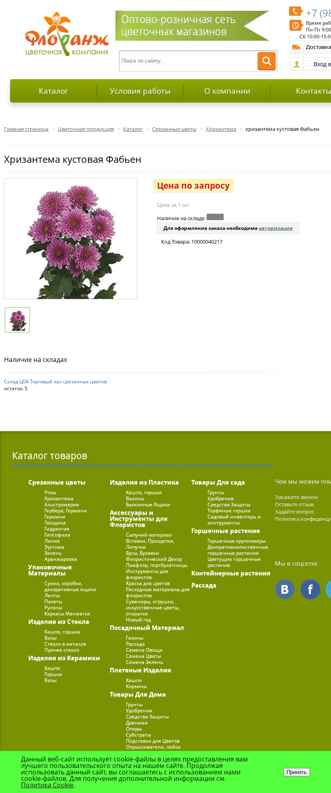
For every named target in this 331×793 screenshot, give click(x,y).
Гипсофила (57, 535)
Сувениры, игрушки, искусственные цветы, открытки (153, 607)
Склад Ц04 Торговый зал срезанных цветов (55, 381)
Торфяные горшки (229, 510)
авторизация (276, 228)
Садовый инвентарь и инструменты (234, 519)
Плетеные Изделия (140, 670)
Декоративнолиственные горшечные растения (237, 550)
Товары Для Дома (138, 694)
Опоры (134, 729)
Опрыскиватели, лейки (153, 747)
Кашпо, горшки (62, 632)
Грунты (134, 704)
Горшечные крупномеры (236, 541)
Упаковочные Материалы (50, 570)
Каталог (53, 91)
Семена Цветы (143, 656)
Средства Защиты (147, 716)
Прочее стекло (61, 650)
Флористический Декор (154, 559)
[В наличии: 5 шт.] (215, 217)
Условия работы (140, 91)
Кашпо (52, 668)
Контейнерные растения (230, 573)
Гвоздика (55, 523)
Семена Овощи (144, 650)
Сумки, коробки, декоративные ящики (70, 586)
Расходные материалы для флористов (158, 592)
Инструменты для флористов (147, 574)
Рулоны (53, 607)
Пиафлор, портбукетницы (156, 565)
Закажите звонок (296, 497)
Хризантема (58, 498)
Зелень (53, 553)
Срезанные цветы (57, 482)
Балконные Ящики (148, 504)
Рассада (135, 644)
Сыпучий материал (149, 535)
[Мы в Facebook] (310, 589)
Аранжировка (60, 559)
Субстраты (138, 735)
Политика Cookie (47, 784)
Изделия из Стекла (58, 621)
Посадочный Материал (147, 627)
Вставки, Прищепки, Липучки (150, 544)
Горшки (53, 674)
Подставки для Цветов (153, 741)
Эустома (54, 547)
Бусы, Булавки (142, 553)
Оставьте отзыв (294, 504)
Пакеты (53, 601)
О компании (227, 91)
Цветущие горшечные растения (234, 562)
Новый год (138, 619)
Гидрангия (56, 529)
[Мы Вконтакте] (285, 589)
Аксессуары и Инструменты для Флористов (139, 518)
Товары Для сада (218, 482)
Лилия (52, 541)
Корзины (136, 686)
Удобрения (139, 710)
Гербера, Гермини (65, 510)
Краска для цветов (148, 583)
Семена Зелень (144, 662)
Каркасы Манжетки (67, 613)
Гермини (54, 516)
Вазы (50, 638)
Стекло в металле (65, 644)
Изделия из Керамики (64, 658)
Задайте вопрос (294, 511)
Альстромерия (61, 504)
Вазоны (135, 498)
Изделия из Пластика (144, 482)
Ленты (52, 595)
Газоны (134, 638)
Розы (50, 492)
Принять (297, 772)
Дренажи (137, 722)
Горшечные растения (225, 530)
